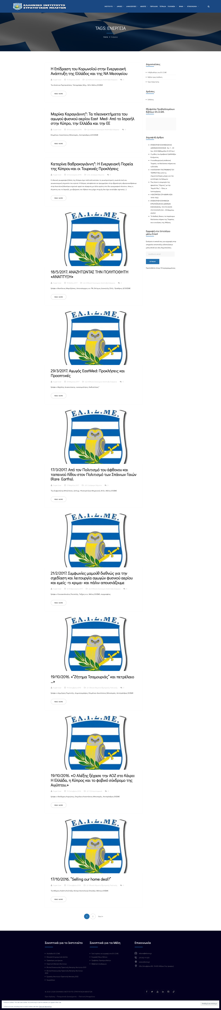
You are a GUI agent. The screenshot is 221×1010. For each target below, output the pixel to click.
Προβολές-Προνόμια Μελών (101, 960)
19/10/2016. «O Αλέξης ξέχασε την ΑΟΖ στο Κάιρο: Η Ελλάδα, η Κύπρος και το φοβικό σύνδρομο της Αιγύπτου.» (93, 780)
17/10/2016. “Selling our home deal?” (81, 879)
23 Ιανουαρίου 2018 (74, 175)
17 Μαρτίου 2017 (73, 485)
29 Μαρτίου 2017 (73, 381)
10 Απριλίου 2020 (73, 79)
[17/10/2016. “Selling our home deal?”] (93, 846)
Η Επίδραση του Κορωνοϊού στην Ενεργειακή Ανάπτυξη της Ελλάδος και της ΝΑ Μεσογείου (89, 71)
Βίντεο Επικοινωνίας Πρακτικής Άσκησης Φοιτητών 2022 (64, 972)
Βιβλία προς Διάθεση (155, 77)
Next (100, 916)
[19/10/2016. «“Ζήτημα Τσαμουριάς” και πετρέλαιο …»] (93, 644)
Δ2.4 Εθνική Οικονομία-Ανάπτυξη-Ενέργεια (101, 79)
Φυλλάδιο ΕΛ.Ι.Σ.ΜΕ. (53, 953)
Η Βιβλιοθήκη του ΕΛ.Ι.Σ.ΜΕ (157, 72)
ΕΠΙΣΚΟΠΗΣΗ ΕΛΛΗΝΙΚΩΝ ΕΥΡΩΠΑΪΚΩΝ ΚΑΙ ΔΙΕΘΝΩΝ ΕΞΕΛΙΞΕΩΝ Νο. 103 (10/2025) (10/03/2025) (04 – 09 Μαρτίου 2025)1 (162, 206)
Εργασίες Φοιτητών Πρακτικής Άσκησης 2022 (62, 976)
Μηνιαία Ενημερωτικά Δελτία (57, 957)
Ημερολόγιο (51, 980)
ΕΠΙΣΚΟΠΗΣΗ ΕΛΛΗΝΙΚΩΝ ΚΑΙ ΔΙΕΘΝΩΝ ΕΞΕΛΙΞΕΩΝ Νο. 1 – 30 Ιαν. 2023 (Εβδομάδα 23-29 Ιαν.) (163, 148)
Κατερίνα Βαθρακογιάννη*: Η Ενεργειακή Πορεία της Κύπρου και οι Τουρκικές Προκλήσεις (92, 166)
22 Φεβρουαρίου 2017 (75, 589)
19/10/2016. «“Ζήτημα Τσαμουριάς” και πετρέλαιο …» (92, 679)
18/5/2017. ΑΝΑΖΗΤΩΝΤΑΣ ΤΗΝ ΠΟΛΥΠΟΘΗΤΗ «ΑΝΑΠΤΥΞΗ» (89, 274)
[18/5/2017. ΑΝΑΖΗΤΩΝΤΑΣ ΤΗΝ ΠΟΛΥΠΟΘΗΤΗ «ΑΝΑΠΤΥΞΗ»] (93, 239)
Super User (57, 79)
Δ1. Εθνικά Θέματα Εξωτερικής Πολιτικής (102, 687)
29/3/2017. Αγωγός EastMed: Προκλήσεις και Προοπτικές (88, 373)
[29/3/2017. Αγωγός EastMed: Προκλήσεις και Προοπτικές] (93, 338)
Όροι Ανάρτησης (153, 82)
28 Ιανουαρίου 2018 (74, 129)
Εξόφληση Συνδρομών (99, 964)
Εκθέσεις (151, 99)
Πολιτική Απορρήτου (87, 996)
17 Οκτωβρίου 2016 (74, 885)
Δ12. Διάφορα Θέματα (95, 175)
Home (105, 37)
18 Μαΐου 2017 (72, 283)
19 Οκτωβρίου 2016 (74, 687)
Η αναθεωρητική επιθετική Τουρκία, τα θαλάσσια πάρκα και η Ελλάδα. (163, 163)
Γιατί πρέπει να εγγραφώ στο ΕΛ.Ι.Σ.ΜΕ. (105, 953)
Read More (58, 94)
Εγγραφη (153, 261)
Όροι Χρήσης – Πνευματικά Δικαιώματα (61, 996)
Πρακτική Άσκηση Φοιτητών (57, 964)
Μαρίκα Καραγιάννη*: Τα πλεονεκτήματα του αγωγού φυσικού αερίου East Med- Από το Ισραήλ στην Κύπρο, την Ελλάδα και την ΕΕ (92, 118)
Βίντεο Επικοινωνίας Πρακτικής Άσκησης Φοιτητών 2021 (66, 967)
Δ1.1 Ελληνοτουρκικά (94, 791)
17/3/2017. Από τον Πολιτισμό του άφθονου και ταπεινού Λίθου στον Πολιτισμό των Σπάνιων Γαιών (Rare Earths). (94, 474)
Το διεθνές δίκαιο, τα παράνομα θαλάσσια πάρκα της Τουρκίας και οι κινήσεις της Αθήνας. (163, 219)
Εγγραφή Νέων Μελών (99, 957)
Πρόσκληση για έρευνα (55, 960)
